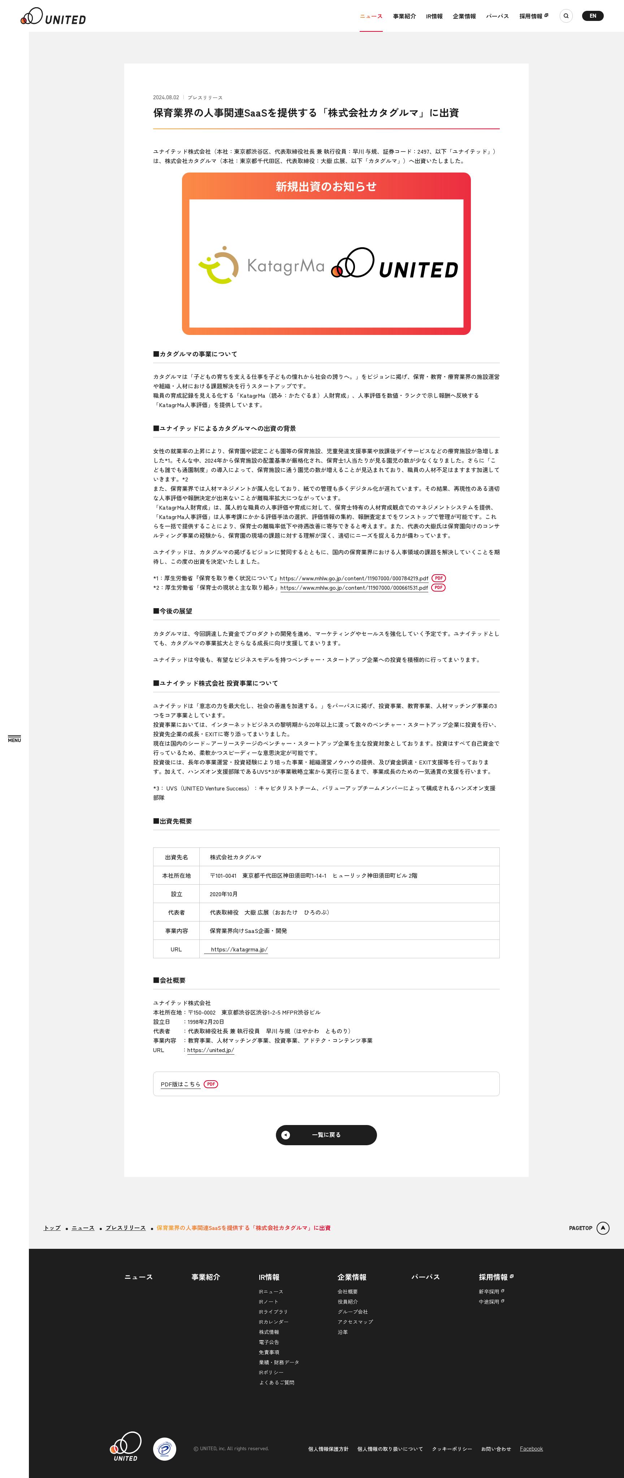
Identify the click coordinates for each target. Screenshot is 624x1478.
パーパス (497, 16)
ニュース (371, 16)
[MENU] (14, 739)
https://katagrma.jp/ (236, 949)
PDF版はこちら (181, 1084)
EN (593, 15)
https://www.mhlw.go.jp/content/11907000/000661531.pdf (354, 587)
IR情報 (434, 16)
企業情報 (464, 16)
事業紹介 (404, 16)
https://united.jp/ (210, 1049)
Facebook (531, 1448)
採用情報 (530, 16)
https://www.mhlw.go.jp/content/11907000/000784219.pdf (354, 578)
